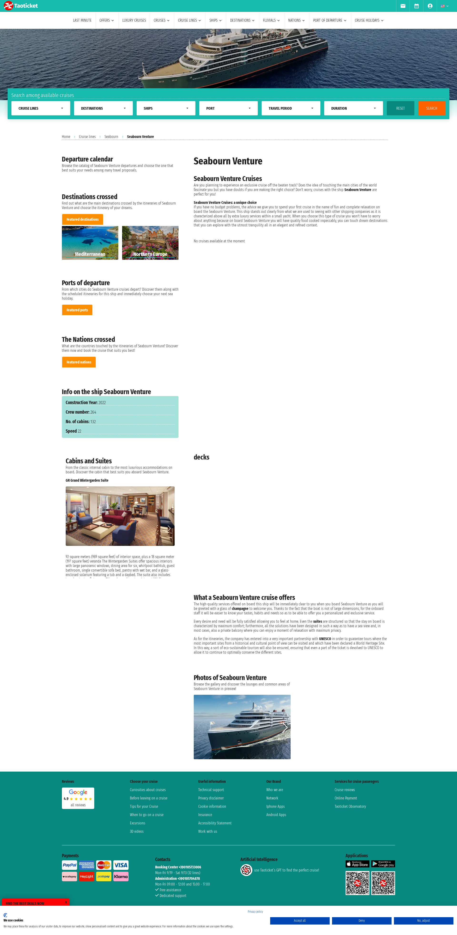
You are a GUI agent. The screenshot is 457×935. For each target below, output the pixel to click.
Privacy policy (255, 911)
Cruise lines (87, 136)
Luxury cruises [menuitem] (134, 20)
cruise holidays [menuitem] (367, 20)
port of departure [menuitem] (327, 20)
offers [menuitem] (104, 20)
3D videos (137, 831)
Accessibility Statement (215, 823)
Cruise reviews (345, 790)
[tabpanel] (120, 243)
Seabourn (111, 136)
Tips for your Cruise (144, 806)
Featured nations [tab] (79, 362)
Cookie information (212, 806)
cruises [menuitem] (159, 20)
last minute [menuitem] (82, 20)
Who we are (274, 790)
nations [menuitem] (294, 20)
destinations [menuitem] (240, 20)
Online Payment (346, 798)
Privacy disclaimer (211, 798)
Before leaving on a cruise (148, 798)
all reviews (78, 805)
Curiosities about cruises (148, 790)
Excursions (137, 823)
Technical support (211, 790)
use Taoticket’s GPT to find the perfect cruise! (286, 870)
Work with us (207, 831)
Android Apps (276, 815)
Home (66, 136)
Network (272, 798)
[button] (169, 528)
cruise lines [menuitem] (187, 20)
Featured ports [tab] (77, 310)
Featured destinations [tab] (83, 219)
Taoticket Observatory (350, 806)
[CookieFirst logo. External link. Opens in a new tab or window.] (5, 915)
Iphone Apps (275, 806)
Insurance (205, 815)
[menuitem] (403, 6)
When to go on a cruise (147, 815)
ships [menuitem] (213, 20)
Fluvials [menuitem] (269, 20)
